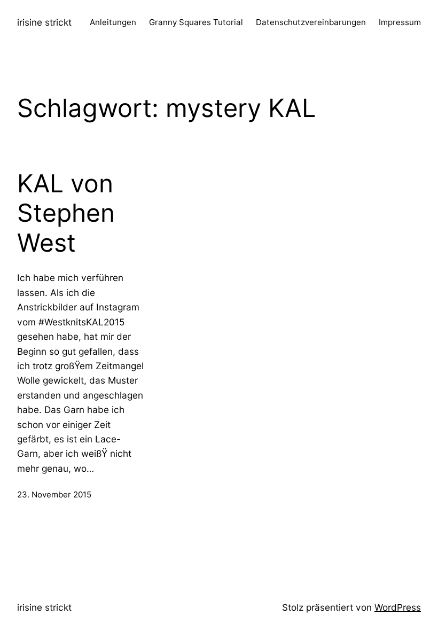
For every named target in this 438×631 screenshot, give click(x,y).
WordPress (397, 607)
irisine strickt (44, 22)
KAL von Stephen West (66, 213)
